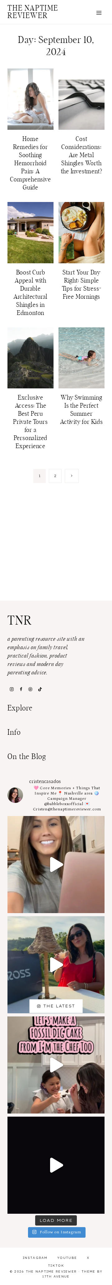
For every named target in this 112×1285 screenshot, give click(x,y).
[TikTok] (40, 689)
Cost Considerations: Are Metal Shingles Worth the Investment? (81, 155)
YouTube (67, 1257)
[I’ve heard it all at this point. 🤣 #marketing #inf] (56, 864)
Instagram (35, 1257)
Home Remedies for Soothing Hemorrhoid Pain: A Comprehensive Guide (30, 163)
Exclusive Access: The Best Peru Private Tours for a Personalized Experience (30, 422)
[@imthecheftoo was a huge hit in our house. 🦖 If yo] (56, 1065)
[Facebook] (21, 689)
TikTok (56, 1265)
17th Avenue (55, 1276)
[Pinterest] (30, 689)
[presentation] (30, 99)
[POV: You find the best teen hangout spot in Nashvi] (56, 1165)
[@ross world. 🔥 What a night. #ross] (56, 964)
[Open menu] (99, 12)
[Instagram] (11, 689)
